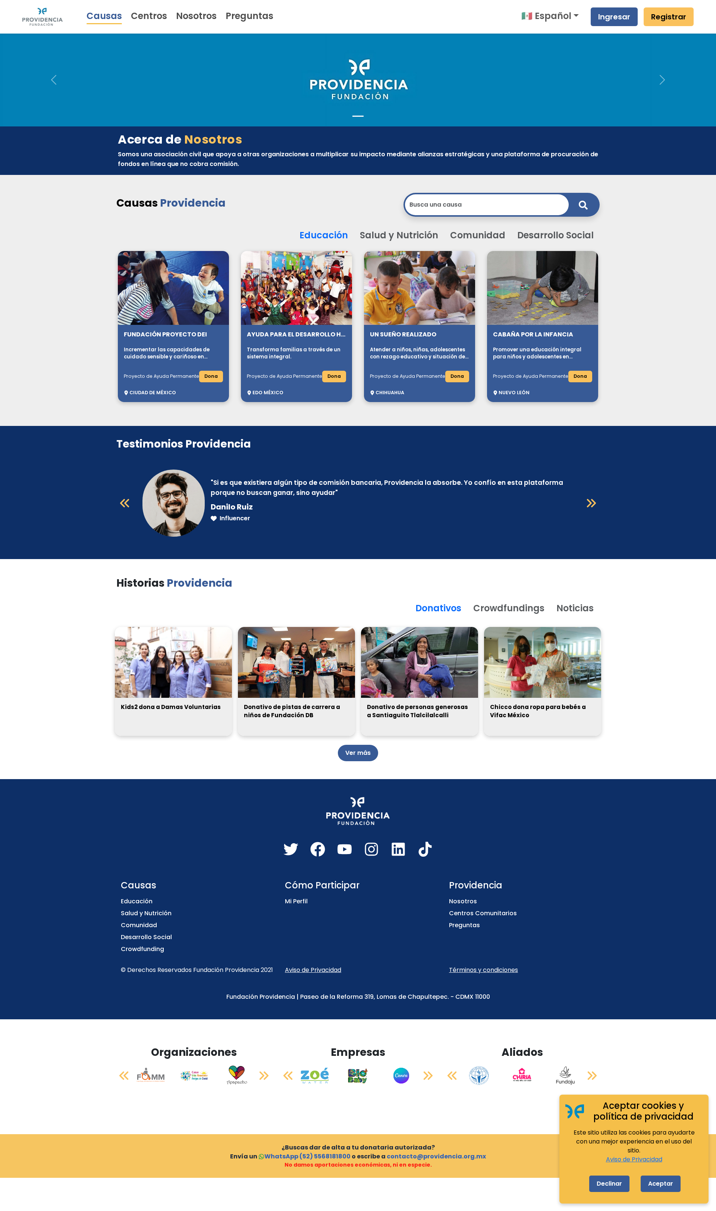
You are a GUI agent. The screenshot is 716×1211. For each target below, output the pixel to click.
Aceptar (660, 1183)
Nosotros (196, 16)
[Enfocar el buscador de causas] (583, 204)
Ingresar (614, 17)
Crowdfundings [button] (508, 608)
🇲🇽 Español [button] (546, 16)
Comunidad (139, 925)
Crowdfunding (142, 949)
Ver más (358, 753)
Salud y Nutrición (146, 913)
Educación (137, 901)
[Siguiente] (591, 503)
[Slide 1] (358, 116)
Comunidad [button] (477, 235)
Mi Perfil (296, 901)
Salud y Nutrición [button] (399, 235)
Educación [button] (323, 235)
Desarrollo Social (146, 937)
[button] (53, 79)
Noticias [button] (575, 608)
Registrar (668, 17)
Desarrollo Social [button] (555, 235)
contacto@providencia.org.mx (436, 1156)
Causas (104, 16)
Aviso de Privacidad (313, 970)
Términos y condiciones (483, 970)
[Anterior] (125, 503)
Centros (149, 16)
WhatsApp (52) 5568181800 (307, 1156)
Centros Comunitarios (483, 913)
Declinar (609, 1183)
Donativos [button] (438, 608)
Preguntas (249, 16)
